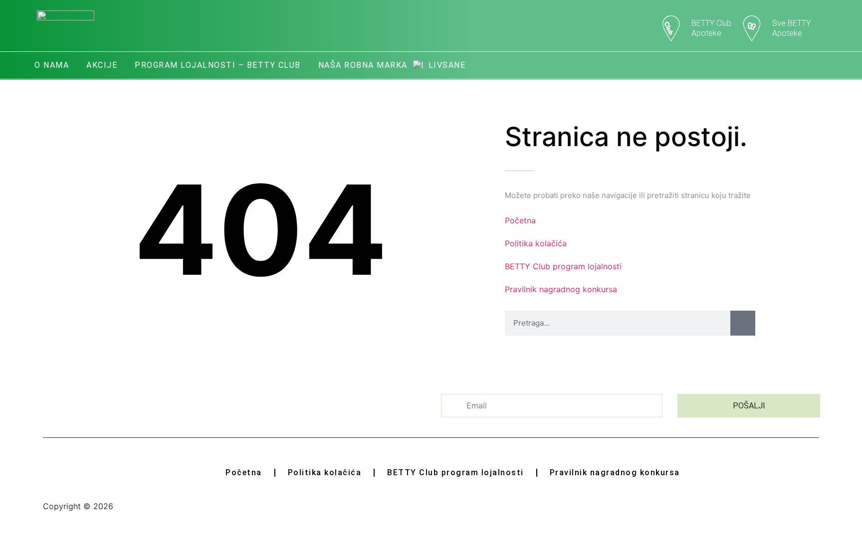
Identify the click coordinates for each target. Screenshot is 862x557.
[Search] (742, 323)
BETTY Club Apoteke (711, 28)
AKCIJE (101, 65)
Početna (520, 220)
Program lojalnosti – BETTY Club (218, 65)
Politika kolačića (536, 243)
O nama (51, 65)
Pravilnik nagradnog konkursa (561, 289)
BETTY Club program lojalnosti (563, 266)
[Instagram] (818, 65)
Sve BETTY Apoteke (791, 28)
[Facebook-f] (791, 65)
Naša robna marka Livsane (392, 65)
